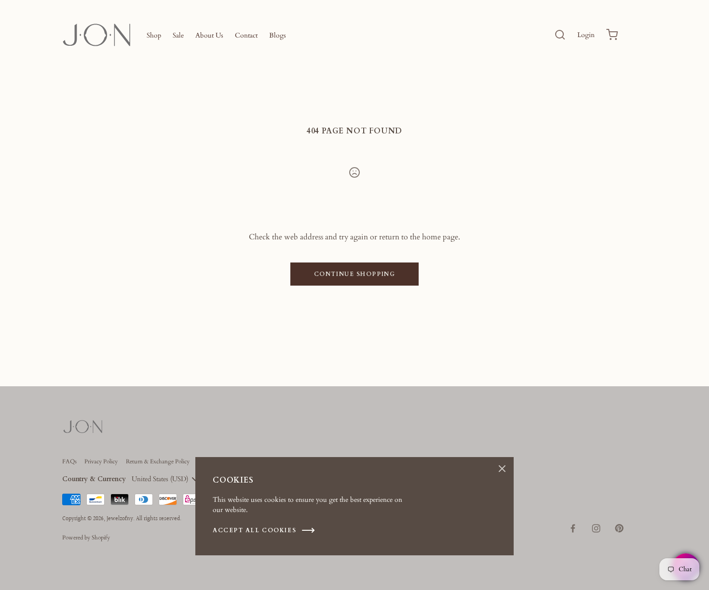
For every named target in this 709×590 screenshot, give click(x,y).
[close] (560, 34)
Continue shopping (354, 274)
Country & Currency (94, 479)
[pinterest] (619, 528)
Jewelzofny (120, 519)
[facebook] (573, 528)
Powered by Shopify (86, 537)
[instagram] (596, 528)
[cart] (612, 34)
